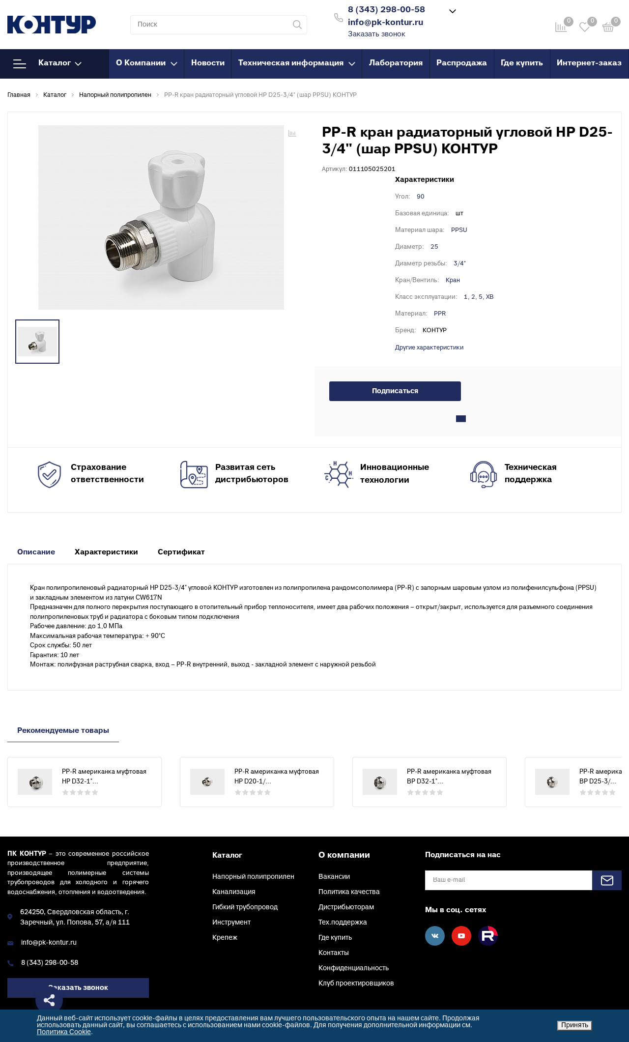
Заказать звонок (376, 34)
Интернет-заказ (589, 63)
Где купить (522, 63)
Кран (453, 281)
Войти (481, 16)
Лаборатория (396, 63)
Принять (574, 1025)
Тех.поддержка (342, 923)
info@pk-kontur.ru (49, 943)
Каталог (54, 63)
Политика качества (349, 892)
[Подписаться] (607, 880)
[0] (608, 28)
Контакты (333, 953)
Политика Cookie (64, 1032)
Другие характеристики (429, 348)
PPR (440, 314)
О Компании (141, 63)
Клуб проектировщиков (356, 984)
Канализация (234, 892)
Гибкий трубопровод (245, 907)
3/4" (460, 264)
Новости (208, 63)
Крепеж (224, 938)
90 (421, 197)
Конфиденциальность (353, 968)
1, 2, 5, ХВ (479, 297)
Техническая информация (290, 63)
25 (434, 247)
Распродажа (461, 63)
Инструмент (231, 923)
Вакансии (334, 877)
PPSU (459, 230)
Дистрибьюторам (346, 907)
